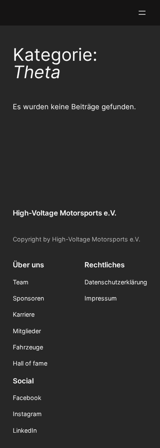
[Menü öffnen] (142, 13)
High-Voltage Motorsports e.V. (64, 213)
